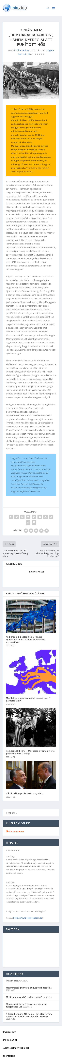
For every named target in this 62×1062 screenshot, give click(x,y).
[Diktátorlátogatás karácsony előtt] (31, 775)
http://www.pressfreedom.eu (27, 917)
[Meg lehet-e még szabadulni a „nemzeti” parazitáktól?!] (31, 672)
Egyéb (50, 50)
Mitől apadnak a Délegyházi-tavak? (24, 997)
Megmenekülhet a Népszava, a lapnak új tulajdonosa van (26, 1005)
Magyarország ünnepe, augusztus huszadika (29, 987)
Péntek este (12, 980)
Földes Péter (22, 50)
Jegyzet (22, 53)
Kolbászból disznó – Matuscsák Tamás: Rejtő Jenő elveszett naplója (30, 752)
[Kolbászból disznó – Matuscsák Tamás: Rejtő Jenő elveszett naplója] (31, 727)
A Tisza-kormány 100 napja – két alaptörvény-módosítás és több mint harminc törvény (29, 1015)
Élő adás (15, 831)
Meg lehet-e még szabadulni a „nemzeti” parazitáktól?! (28, 699)
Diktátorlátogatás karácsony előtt (25, 793)
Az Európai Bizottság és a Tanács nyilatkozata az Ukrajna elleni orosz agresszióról (25, 639)
